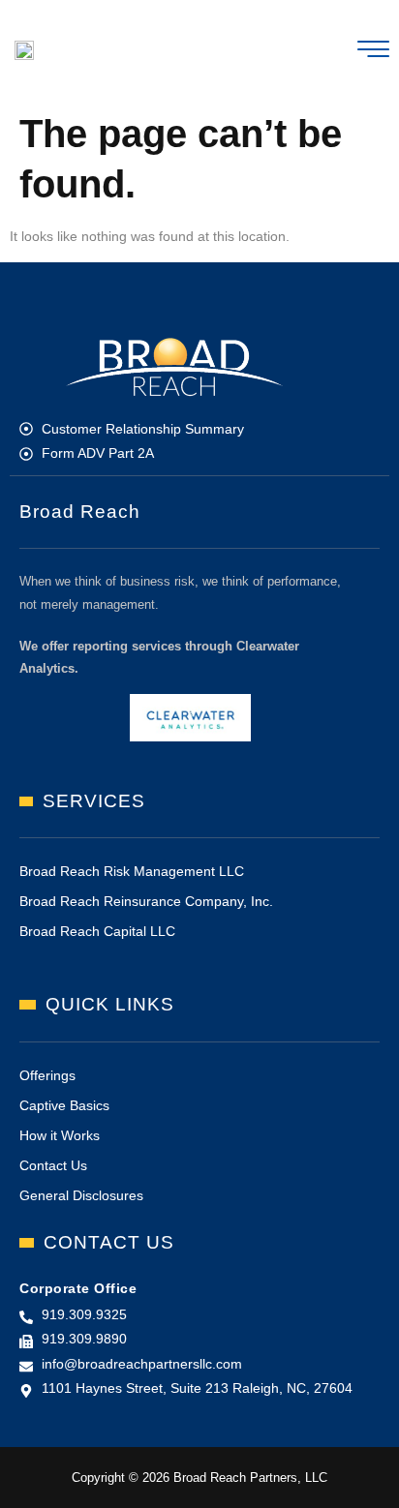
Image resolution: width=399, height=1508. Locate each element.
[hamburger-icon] (373, 52)
